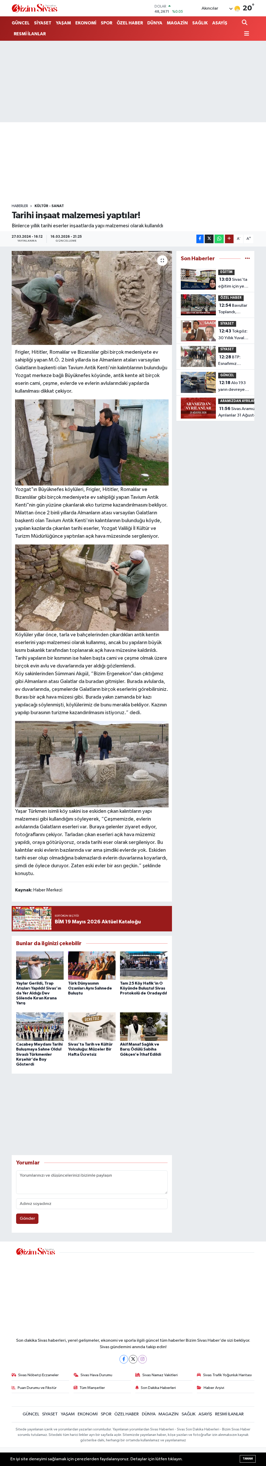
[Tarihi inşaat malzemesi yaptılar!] (92, 298)
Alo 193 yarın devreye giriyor (232, 386)
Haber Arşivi (214, 1388)
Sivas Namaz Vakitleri (160, 1375)
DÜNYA (154, 23)
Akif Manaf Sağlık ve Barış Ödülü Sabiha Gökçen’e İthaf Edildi (140, 1049)
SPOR (106, 23)
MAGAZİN (177, 23)
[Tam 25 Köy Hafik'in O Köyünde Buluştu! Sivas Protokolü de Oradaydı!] (144, 965)
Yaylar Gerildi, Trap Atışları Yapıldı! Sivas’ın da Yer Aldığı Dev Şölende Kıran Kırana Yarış (38, 993)
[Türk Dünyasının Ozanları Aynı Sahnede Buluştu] (92, 965)
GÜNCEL (21, 23)
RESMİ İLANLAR (30, 34)
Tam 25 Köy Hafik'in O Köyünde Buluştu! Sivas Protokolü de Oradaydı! (143, 988)
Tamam (248, 1458)
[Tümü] (247, 258)
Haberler (20, 206)
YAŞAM (63, 23)
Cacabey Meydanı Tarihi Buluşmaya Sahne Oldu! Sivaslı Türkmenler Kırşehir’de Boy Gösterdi (39, 1054)
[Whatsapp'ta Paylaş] (219, 239)
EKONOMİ (85, 23)
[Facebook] (123, 1359)
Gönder (27, 1218)
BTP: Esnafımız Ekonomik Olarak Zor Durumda (229, 361)
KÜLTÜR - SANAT (49, 206)
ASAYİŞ (219, 23)
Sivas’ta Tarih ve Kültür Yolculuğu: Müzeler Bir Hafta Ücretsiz (90, 1049)
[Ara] (245, 23)
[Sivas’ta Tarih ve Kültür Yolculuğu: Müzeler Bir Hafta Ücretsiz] (92, 1026)
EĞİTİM (226, 272)
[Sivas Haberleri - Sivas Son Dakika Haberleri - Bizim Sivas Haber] (34, 8)
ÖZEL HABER (130, 23)
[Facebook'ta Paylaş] (200, 239)
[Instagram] (142, 1359)
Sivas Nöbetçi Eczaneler (38, 1375)
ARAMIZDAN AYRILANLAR (241, 401)
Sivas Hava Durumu (96, 1375)
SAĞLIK (200, 23)
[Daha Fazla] (229, 239)
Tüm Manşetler (92, 1388)
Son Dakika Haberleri (158, 1388)
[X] (133, 1359)
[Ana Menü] (245, 34)
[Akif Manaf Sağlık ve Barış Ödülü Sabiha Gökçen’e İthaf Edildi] (144, 1026)
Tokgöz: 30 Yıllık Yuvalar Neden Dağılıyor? (233, 335)
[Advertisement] (133, 81)
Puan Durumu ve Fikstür (37, 1388)
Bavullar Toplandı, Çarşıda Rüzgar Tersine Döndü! (233, 309)
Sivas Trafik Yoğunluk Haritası (227, 1375)
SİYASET (42, 23)
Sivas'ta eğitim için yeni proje (233, 283)
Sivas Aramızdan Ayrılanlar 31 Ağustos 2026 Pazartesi (240, 412)
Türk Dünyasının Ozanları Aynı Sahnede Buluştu (90, 988)
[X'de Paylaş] (209, 239)
